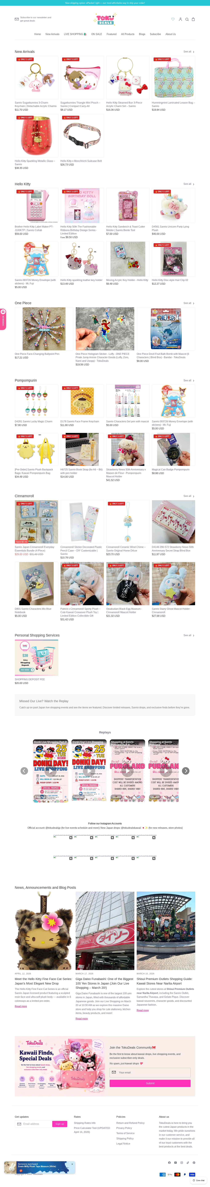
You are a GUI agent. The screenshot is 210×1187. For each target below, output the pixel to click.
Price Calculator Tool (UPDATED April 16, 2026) (92, 1130)
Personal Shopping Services (37, 635)
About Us (171, 34)
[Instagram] (182, 1163)
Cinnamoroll (24, 496)
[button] (12, 656)
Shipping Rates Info (84, 1123)
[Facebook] (169, 1163)
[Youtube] (175, 1163)
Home (37, 34)
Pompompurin (26, 380)
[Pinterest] (194, 1163)
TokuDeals (37, 1174)
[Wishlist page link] (172, 19)
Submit (150, 1083)
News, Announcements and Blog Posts (45, 888)
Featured (112, 34)
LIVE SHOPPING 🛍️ (75, 34)
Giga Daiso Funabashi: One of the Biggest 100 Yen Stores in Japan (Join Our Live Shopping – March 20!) (104, 983)
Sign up (59, 1124)
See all (188, 51)
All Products (127, 34)
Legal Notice (123, 1143)
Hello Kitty (23, 184)
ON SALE (96, 34)
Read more (21, 1006)
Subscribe (155, 34)
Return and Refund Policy (130, 1123)
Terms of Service (125, 1133)
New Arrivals (52, 34)
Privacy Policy (124, 1128)
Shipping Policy (125, 1138)
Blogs (142, 34)
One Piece (23, 303)
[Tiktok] (188, 1163)
